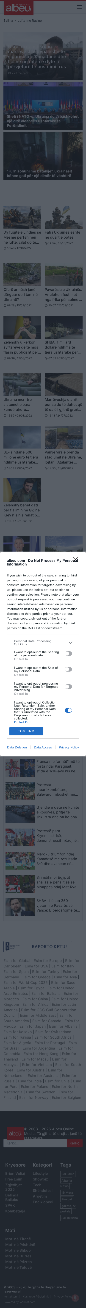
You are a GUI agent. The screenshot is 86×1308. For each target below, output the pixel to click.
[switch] (68, 653)
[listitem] (43, 642)
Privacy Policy (69, 747)
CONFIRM (26, 731)
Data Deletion (17, 747)
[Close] (77, 561)
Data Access (43, 747)
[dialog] (43, 654)
